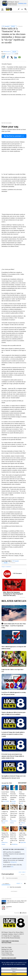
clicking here (13, 862)
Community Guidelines (7, 934)
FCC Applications (14, 936)
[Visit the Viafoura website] (23, 912)
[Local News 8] (10, 9)
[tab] (6, 883)
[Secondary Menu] (4, 9)
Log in (20, 872)
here (12, 866)
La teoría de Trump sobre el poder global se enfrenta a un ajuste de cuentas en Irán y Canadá (13, 734)
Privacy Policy (19, 932)
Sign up (23, 872)
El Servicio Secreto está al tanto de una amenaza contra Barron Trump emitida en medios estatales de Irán (13, 756)
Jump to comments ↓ (7, 566)
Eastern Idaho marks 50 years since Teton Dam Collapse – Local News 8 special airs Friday (14, 625)
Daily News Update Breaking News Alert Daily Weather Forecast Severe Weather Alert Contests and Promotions (8, 951)
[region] (14, 893)
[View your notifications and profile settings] (24, 883)
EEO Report (5, 932)
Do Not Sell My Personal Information (11, 937)
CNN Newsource (6, 51)
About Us (16, 934)
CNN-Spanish (15, 561)
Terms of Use (12, 932)
